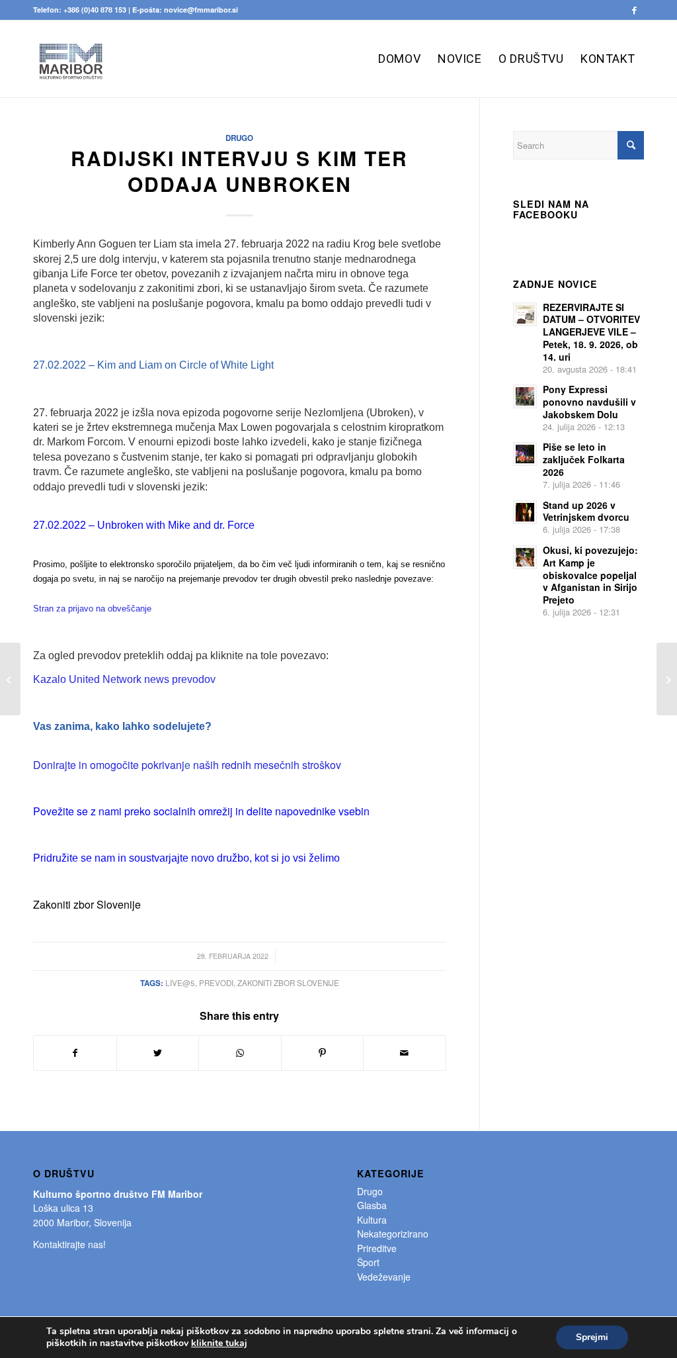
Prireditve (377, 1248)
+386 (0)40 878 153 (94, 10)
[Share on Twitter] (158, 1053)
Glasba (372, 1205)
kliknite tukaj (219, 1343)
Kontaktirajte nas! (69, 1244)
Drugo (239, 138)
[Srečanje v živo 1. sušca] (10, 679)
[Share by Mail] (405, 1053)
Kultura (372, 1219)
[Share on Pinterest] (323, 1053)
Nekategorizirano (392, 1233)
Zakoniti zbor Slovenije (288, 982)
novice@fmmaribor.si (201, 10)
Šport (368, 1262)
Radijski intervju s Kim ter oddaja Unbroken (239, 171)
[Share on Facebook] (75, 1053)
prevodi (216, 982)
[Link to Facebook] (634, 10)
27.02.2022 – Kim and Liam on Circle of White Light (153, 365)
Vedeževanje (384, 1276)
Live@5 (180, 982)
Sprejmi (592, 1337)
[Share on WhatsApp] (240, 1053)
